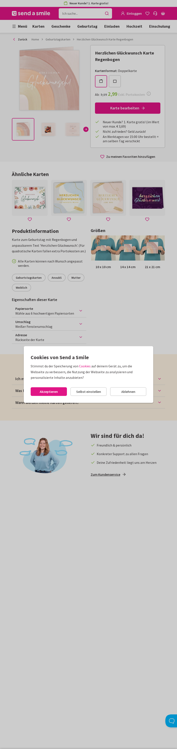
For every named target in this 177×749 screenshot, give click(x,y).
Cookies (85, 366)
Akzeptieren (49, 391)
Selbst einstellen (88, 391)
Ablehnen (128, 391)
